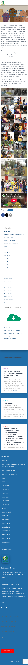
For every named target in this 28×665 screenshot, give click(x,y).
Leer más (15, 390)
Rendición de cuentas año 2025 (10, 584)
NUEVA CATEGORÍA (9, 273)
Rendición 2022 (8, 288)
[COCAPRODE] (3, 3)
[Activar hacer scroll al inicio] (25, 662)
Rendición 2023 (8, 291)
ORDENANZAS (7, 276)
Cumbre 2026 (8, 403)
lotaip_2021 (7, 255)
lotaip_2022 (7, 258)
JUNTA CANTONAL (9, 249)
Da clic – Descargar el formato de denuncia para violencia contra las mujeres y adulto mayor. (13, 336)
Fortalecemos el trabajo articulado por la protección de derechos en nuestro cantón (14, 374)
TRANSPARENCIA (8, 300)
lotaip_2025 (7, 267)
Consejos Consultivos (9, 240)
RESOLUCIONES (8, 297)
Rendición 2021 (8, 285)
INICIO (5, 246)
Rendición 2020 (8, 282)
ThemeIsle (20, 661)
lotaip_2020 (7, 252)
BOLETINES (7, 231)
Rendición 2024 (8, 294)
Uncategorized (8, 303)
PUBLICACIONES (8, 279)
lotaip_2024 (7, 264)
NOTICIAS (6, 270)
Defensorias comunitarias (11, 243)
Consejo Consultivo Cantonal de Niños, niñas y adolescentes (13, 466)
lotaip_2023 (7, 261)
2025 (3, 602)
